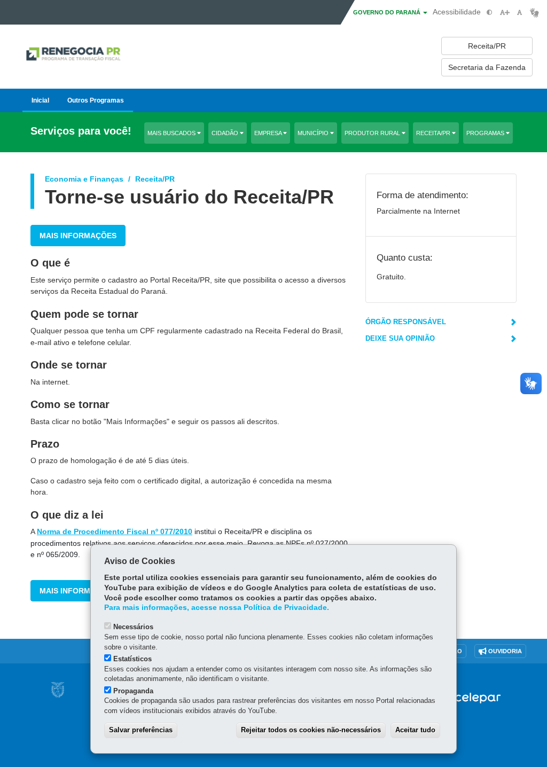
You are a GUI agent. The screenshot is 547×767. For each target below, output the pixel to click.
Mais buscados (172, 133)
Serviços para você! (80, 131)
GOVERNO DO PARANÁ (387, 12)
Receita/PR (434, 133)
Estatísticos (132, 659)
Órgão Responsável (405, 322)
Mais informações (78, 235)
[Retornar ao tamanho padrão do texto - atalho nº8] (519, 12)
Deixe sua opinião (400, 338)
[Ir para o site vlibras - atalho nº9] (534, 12)
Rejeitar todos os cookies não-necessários (311, 730)
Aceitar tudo (415, 730)
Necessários (133, 627)
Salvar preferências (141, 730)
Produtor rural (373, 133)
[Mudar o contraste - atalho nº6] (489, 12)
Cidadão (226, 133)
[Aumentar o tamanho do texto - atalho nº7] (504, 12)
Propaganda (133, 691)
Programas (486, 133)
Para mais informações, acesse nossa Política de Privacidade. (216, 608)
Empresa (268, 133)
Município (314, 133)
